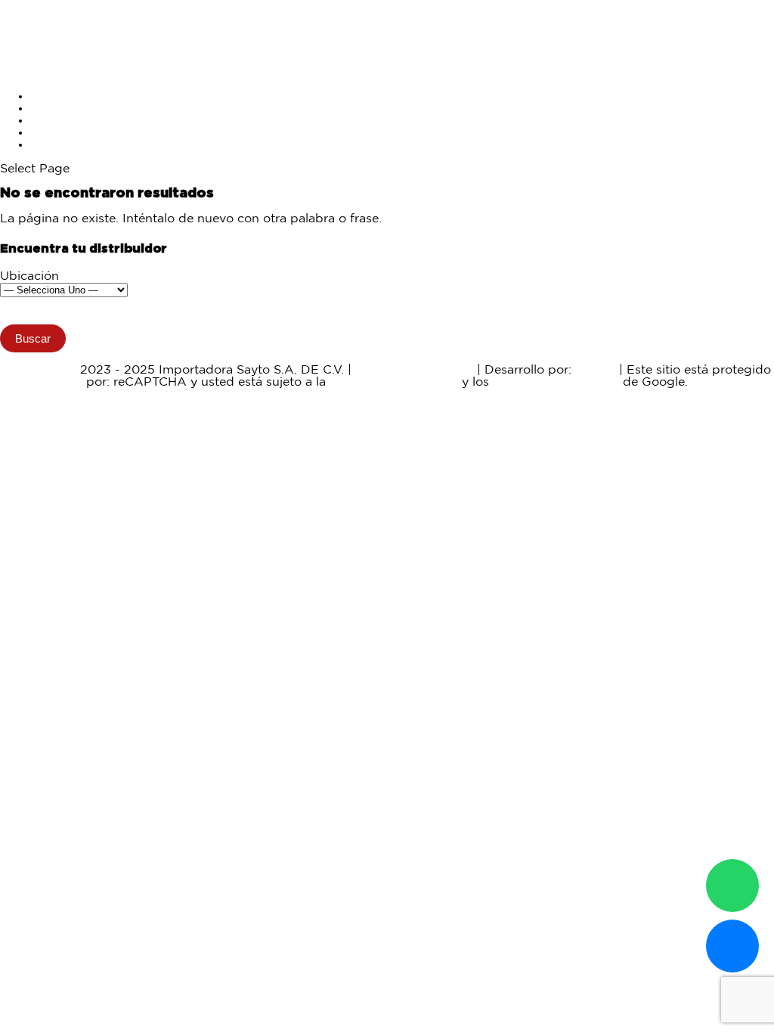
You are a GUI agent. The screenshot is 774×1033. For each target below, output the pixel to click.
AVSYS (595, 370)
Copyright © (39, 370)
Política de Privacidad (394, 382)
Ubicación (29, 276)
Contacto (57, 144)
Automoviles (67, 108)
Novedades (64, 120)
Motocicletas (67, 96)
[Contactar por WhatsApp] (732, 885)
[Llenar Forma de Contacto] (732, 946)
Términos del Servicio (556, 382)
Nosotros (57, 132)
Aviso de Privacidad (414, 370)
